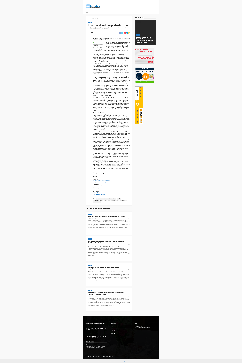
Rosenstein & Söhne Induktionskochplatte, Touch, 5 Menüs (106, 216)
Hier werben (105, 1)
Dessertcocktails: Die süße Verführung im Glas (144, 41)
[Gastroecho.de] (93, 6)
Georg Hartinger (111, 27)
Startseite (89, 356)
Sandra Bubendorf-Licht (99, 28)
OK (142, 361)
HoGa (90, 22)
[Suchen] (155, 12)
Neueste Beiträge (99, 1)
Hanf (115, 27)
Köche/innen (113, 330)
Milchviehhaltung (92, 28)
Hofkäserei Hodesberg (120, 27)
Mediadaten (111, 1)
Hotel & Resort (102, 12)
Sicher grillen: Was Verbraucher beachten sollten (103, 268)
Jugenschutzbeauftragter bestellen (142, 327)
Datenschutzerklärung (96, 356)
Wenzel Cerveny (107, 28)
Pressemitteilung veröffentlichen (129, 1)
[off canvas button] (87, 12)
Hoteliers (112, 326)
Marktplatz (151, 12)
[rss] (155, 1)
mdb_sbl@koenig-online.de (98, 192)
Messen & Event (142, 12)
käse (126, 27)
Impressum (111, 356)
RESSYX (137, 323)
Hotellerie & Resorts (141, 38)
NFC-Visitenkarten (139, 326)
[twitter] (153, 1)
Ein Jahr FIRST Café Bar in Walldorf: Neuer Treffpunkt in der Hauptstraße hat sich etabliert (106, 293)
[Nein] (240, 361)
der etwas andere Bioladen (103, 27)
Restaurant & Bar (124, 12)
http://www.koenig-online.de (99, 194)
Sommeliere (113, 333)
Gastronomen (113, 323)
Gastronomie (92, 12)
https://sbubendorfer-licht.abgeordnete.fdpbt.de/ (103, 182)
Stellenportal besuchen (118, 1)
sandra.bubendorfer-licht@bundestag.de (101, 180)
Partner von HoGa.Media (140, 1)
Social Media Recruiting (140, 329)
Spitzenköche (133, 12)
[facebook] (151, 1)
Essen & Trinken (113, 12)
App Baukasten (138, 324)
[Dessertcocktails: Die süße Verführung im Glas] (145, 32)
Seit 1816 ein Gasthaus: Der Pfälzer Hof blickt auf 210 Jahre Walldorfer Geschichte (106, 242)
